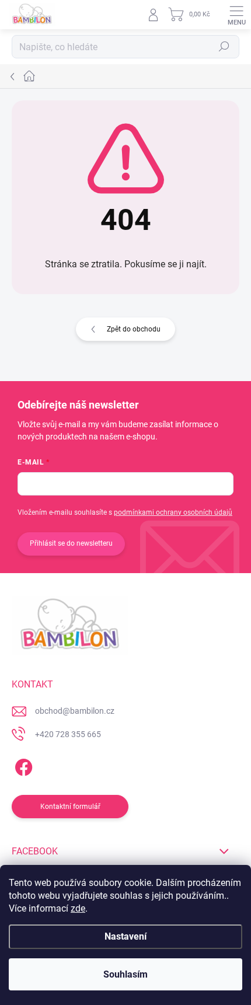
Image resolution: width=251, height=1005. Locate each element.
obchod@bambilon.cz (74, 711)
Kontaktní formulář (70, 806)
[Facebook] (22, 765)
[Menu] (236, 14)
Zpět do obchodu (134, 329)
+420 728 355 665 (68, 734)
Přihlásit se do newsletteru (71, 543)
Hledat (224, 47)
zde (78, 908)
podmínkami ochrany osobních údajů (173, 512)
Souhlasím (125, 974)
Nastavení (125, 936)
